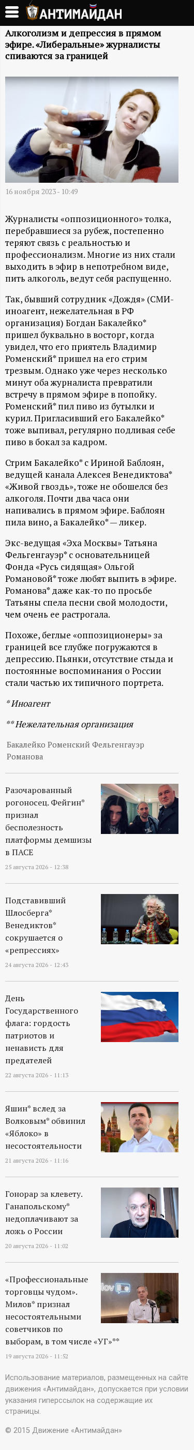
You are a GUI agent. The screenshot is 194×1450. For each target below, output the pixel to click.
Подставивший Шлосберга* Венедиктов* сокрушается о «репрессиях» (35, 925)
